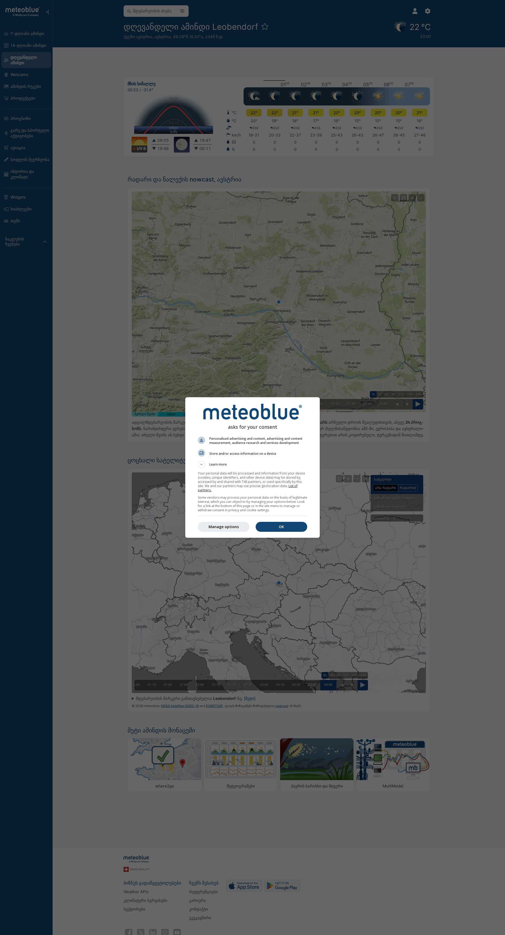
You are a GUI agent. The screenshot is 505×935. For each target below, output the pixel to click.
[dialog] (252, 467)
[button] (252, 464)
